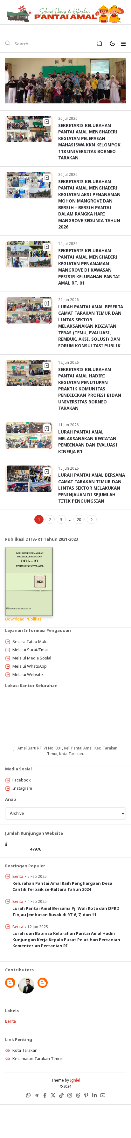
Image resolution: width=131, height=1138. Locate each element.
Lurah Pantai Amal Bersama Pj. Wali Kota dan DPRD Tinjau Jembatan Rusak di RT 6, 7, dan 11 (66, 911)
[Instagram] (69, 1096)
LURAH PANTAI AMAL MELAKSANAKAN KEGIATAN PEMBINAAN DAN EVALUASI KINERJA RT (87, 441)
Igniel (75, 1080)
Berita (17, 876)
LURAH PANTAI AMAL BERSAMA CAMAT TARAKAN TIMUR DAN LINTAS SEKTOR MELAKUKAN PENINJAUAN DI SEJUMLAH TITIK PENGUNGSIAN (91, 488)
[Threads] (77, 1096)
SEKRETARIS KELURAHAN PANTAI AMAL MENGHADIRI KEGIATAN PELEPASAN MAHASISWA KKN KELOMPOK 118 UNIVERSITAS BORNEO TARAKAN (89, 141)
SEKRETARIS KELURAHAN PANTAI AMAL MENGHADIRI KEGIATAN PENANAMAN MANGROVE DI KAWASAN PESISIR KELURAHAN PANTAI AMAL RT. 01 (89, 267)
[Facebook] (44, 1096)
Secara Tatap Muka (30, 641)
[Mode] (112, 44)
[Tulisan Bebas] (43, 986)
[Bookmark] (47, 122)
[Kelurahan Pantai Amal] (10, 986)
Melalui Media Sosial (31, 658)
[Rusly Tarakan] (26, 992)
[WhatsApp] (28, 1096)
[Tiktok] (61, 1096)
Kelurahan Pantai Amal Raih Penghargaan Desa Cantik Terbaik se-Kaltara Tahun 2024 (62, 886)
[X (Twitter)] (53, 1096)
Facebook (21, 780)
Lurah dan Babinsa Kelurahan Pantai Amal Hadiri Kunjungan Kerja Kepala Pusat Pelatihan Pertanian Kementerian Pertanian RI (66, 939)
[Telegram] (36, 1096)
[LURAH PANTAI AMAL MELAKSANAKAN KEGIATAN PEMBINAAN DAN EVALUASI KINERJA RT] (29, 447)
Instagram (22, 788)
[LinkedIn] (94, 1096)
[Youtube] (102, 1096)
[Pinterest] (86, 1096)
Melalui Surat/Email (30, 650)
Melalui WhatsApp (29, 666)
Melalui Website (27, 674)
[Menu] (123, 43)
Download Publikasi (24, 619)
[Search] (7, 43)
